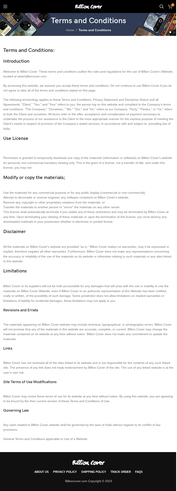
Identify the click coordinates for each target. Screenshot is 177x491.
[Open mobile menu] (5, 6)
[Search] (161, 6)
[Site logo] (88, 6)
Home (70, 30)
